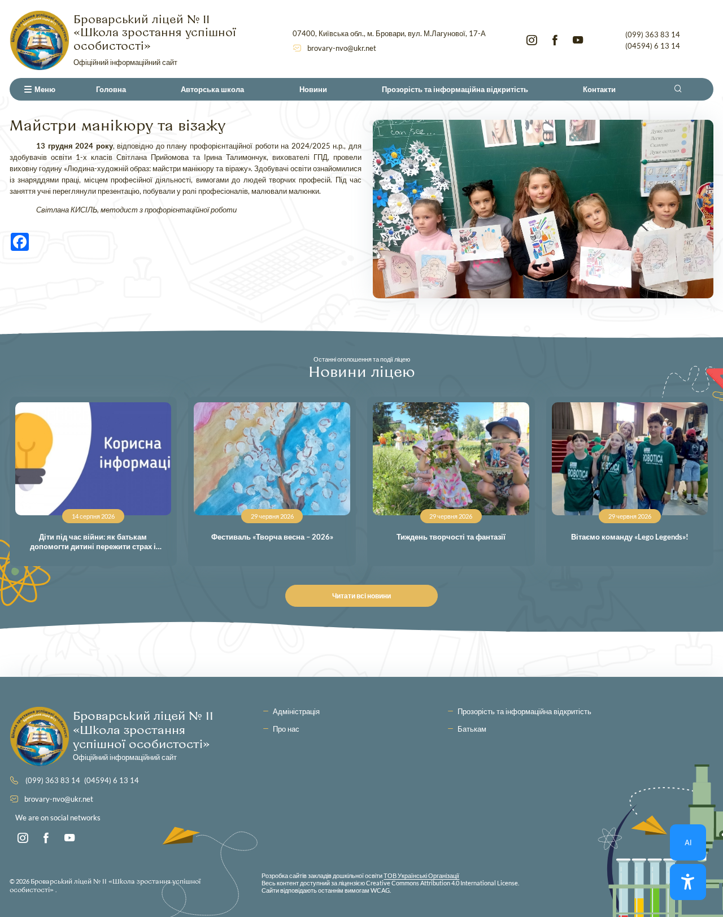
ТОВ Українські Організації (421, 875)
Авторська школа (212, 89)
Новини (313, 89)
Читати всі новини (361, 596)
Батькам (472, 728)
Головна (111, 89)
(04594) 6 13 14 (652, 45)
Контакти (599, 89)
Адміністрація (296, 711)
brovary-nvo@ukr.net (341, 48)
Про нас (286, 728)
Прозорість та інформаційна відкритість (455, 89)
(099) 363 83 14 (652, 34)
